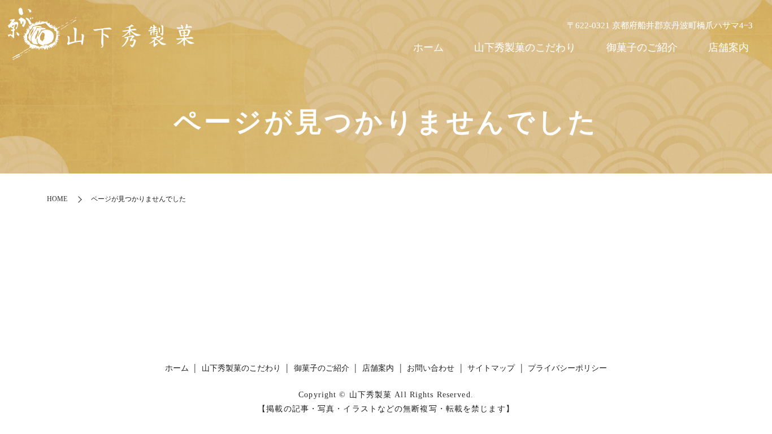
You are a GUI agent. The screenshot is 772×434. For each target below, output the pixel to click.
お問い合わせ (430, 368)
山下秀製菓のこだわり (525, 47)
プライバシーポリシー (567, 368)
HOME (57, 199)
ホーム (428, 47)
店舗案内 (728, 47)
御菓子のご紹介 (642, 47)
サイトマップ (491, 368)
